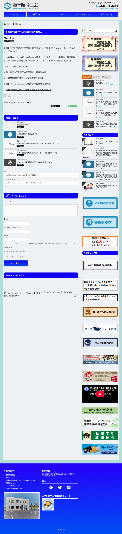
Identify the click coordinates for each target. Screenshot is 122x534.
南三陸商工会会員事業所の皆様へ (28, 134)
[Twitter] (59, 487)
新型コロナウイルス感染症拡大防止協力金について (60, 292)
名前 (7, 219)
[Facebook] (68, 487)
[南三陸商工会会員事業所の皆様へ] (10, 137)
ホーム (15, 14)
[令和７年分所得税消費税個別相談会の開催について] (10, 165)
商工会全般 (10, 41)
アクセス (61, 14)
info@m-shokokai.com (14, 488)
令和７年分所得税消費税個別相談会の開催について (34, 162)
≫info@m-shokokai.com (109, 9)
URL (7, 235)
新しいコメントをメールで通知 (15, 251)
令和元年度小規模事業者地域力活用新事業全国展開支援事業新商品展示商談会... (106, 153)
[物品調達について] (10, 128)
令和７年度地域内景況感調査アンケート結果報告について (37, 153)
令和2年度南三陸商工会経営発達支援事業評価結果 (28, 90)
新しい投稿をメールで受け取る (15, 256)
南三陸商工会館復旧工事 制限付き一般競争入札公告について (106, 166)
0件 (7, 38)
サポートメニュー (83, 14)
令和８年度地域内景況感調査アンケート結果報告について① (37, 143)
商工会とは (38, 14)
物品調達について (23, 125)
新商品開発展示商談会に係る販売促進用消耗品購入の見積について (106, 177)
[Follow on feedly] (51, 487)
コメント (23, 103)
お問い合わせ (106, 14)
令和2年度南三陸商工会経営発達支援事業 (24, 78)
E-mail (8, 227)
